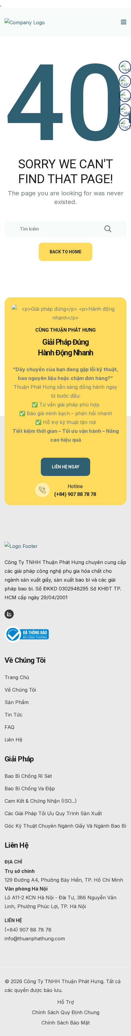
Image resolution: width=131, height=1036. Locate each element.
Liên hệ (13, 740)
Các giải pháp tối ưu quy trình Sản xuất (53, 813)
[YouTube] (124, 124)
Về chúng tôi (20, 690)
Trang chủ (17, 677)
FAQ (9, 727)
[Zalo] (124, 81)
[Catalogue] (124, 110)
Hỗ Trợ (65, 1002)
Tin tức (14, 715)
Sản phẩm (17, 702)
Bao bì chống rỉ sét (28, 776)
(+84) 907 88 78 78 (75, 494)
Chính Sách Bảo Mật (65, 1023)
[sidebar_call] (124, 67)
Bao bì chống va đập (30, 788)
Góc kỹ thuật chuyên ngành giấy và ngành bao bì (65, 826)
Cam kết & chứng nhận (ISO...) (41, 801)
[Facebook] (124, 96)
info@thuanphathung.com (35, 938)
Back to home (65, 251)
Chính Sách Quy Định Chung (65, 1012)
